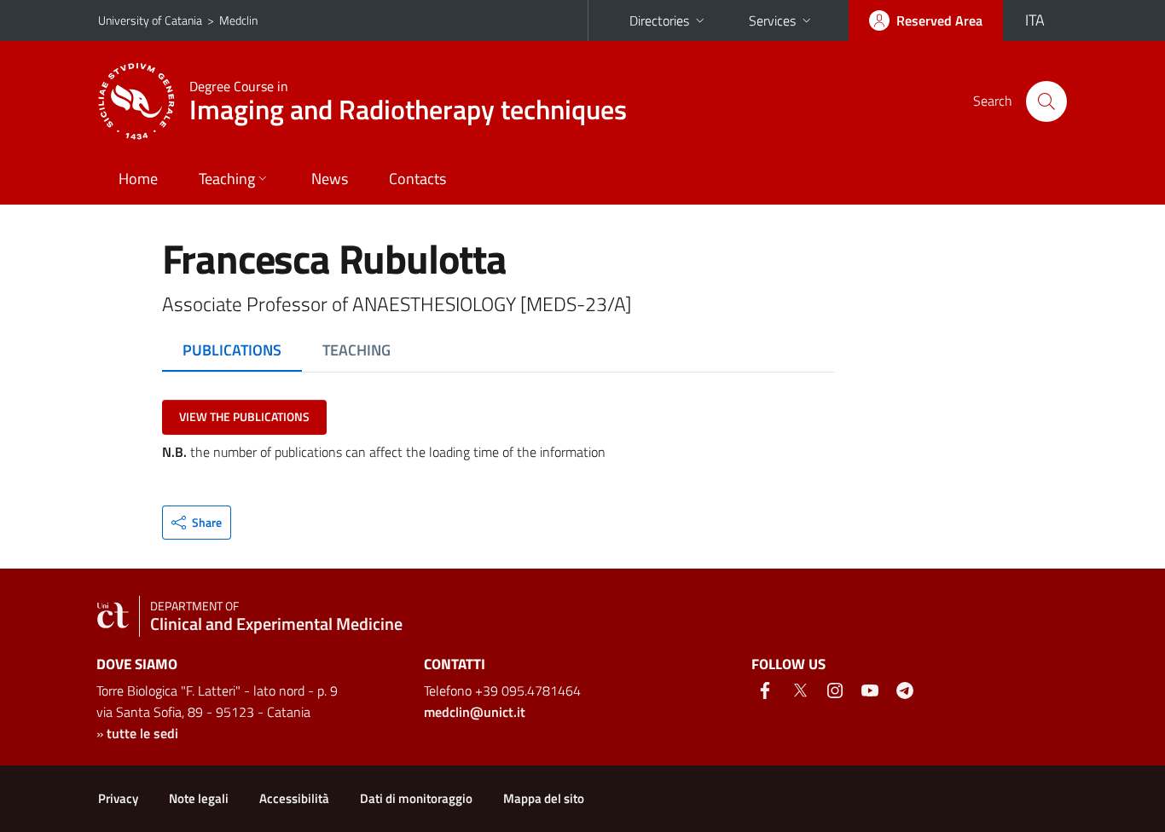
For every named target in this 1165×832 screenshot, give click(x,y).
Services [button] (772, 20)
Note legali (199, 798)
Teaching (227, 178)
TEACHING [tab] (356, 349)
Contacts (417, 178)
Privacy (118, 798)
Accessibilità (294, 798)
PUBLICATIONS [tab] (232, 349)
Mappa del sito (543, 798)
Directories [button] (659, 20)
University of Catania (150, 20)
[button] (196, 523)
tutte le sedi (142, 733)
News (329, 178)
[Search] (1046, 101)
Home (138, 178)
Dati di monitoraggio (416, 798)
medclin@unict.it (474, 712)
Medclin (238, 20)
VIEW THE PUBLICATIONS (244, 416)
